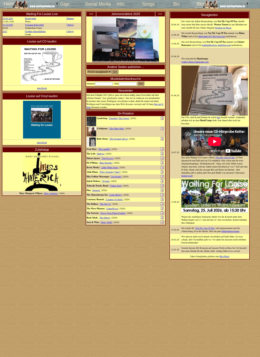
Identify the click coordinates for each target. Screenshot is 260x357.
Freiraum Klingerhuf (34, 24)
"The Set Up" (105, 203)
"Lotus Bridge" (115, 194)
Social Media (92, 3)
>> (160, 14)
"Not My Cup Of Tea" (225, 157)
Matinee (70, 18)
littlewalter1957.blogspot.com (211, 36)
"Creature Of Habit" (114, 199)
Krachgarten (30, 18)
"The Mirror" (105, 217)
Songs (148, 3)
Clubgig (70, 24)
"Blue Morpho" (106, 162)
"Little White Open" (110, 167)
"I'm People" (116, 176)
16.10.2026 (8, 24)
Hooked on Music (223, 27)
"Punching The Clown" (119, 118)
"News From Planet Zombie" (113, 213)
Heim (9, 3)
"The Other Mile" (116, 128)
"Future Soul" (115, 185)
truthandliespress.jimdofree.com (216, 44)
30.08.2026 (8, 18)
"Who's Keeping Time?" (110, 171)
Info (120, 3)
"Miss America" (50, 193)
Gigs (64, 3)
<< (91, 14)
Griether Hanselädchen (35, 31)
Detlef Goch (186, 175)
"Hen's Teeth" (106, 222)
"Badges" (100, 153)
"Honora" (96, 190)
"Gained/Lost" (112, 208)
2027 (5, 31)
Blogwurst (204, 3)
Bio (176, 3)
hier (218, 117)
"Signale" (105, 181)
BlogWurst (224, 256)
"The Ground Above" (118, 138)
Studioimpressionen (230, 231)
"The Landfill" (104, 148)
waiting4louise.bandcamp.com (195, 61)
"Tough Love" (107, 158)
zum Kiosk (42, 88)
